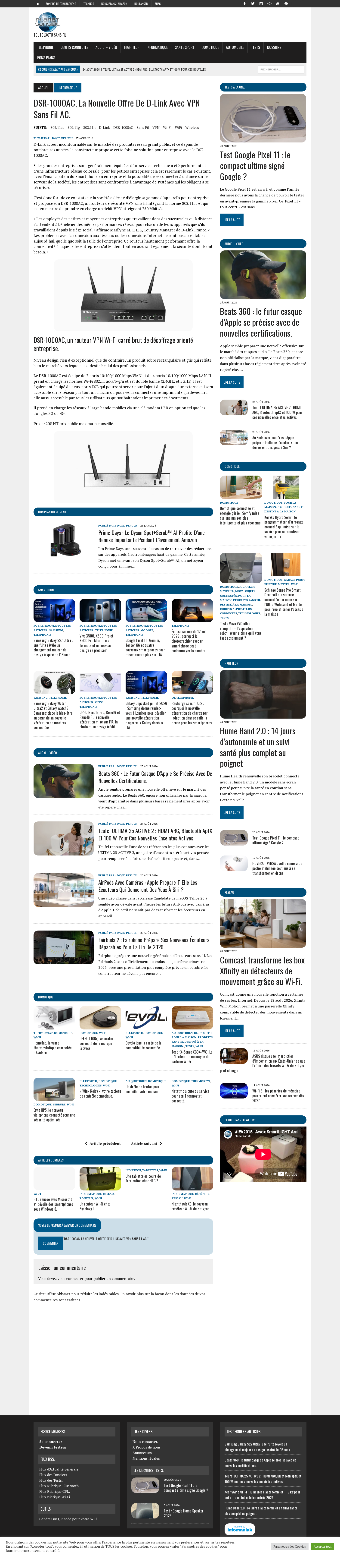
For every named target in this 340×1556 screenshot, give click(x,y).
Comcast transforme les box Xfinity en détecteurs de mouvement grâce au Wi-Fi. (262, 970)
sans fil (143, 127)
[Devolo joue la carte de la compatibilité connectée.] (146, 1026)
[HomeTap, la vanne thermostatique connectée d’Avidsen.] (54, 1026)
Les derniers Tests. (149, 1470)
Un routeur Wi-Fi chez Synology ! (95, 1206)
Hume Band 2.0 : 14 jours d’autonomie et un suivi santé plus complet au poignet (257, 746)
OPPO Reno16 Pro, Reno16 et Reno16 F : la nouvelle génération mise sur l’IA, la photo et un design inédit (100, 719)
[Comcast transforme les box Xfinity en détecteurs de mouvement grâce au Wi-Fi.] (263, 944)
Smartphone (46, 589)
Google (147, 630)
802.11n (89, 127)
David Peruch (62, 138)
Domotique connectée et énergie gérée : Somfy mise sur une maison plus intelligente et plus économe (240, 515)
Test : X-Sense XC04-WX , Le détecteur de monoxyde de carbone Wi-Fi (192, 1056)
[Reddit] (269, 3)
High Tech (131, 47)
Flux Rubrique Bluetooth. (59, 1485)
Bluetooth (134, 1033)
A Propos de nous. (147, 1447)
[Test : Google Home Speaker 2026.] (145, 1515)
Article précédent (105, 1143)
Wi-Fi (167, 127)
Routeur (86, 1198)
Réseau (229, 892)
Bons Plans (46, 57)
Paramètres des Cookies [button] (289, 1546)
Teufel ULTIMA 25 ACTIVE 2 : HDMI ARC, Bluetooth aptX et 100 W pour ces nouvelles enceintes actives (155, 834)
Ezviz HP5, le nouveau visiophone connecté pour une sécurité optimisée (54, 1115)
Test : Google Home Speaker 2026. (184, 1513)
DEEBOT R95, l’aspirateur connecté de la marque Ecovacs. (97, 1043)
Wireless (192, 127)
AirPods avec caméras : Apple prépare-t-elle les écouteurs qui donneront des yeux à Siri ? (147, 885)
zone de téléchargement (61, 4)
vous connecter (70, 1278)
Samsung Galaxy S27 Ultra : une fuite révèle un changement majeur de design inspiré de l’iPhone (53, 647)
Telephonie (45, 47)
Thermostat (43, 1033)
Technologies (91, 1085)
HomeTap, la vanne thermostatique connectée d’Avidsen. (52, 1047)
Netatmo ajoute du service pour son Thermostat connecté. (190, 1096)
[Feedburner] (294, 3)
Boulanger (141, 4)
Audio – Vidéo (106, 47)
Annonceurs (142, 1452)
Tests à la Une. (235, 87)
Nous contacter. (145, 1441)
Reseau (108, 1194)
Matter (284, 584)
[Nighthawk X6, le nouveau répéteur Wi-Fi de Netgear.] (192, 1187)
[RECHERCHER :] (281, 69)
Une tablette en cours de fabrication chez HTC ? (143, 1178)
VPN (156, 127)
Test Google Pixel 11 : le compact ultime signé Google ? (255, 165)
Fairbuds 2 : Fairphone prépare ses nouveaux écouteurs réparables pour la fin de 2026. (153, 943)
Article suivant (144, 1143)
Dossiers (274, 47)
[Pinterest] (286, 3)
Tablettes (150, 1170)
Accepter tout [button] (322, 1546)
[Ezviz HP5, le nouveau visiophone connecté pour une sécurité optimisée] (54, 1097)
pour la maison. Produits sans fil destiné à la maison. (192, 1041)
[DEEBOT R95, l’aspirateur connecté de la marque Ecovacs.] (100, 1026)
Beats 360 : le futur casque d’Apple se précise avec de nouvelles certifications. (155, 777)
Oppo (99, 702)
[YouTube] (277, 3)
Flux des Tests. (51, 1480)
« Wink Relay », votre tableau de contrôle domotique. (100, 1093)
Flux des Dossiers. (53, 1474)
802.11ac (57, 127)
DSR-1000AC (123, 127)
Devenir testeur (52, 1447)
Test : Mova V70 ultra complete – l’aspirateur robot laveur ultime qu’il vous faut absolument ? (240, 631)
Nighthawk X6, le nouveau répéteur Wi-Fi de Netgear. (191, 1206)
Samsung (56, 630)
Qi (173, 697)
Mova (239, 591)
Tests (255, 47)
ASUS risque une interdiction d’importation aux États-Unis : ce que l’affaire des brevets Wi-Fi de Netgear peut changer (263, 1063)
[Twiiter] (253, 3)
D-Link (104, 127)
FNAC (158, 4)
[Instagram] (261, 3)
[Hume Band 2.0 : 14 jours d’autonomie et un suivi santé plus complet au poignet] (263, 715)
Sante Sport (185, 47)
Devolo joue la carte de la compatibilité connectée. (143, 1045)
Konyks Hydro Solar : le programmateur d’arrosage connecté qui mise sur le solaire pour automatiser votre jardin (283, 526)
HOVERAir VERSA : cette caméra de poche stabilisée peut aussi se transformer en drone (277, 868)
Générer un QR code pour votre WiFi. (68, 1519)
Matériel (227, 591)
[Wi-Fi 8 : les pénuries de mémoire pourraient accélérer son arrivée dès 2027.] (234, 1095)
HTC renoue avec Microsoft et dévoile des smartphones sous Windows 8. (53, 1204)
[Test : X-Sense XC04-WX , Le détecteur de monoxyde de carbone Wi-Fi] (192, 1026)
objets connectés (74, 47)
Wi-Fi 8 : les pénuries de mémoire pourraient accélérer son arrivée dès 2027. (278, 1095)
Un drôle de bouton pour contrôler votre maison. (143, 1089)
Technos (88, 4)
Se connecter (50, 1441)
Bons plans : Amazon (114, 4)
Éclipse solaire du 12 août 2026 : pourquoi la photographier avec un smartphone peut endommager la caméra (190, 641)
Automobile (235, 47)
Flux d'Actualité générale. (59, 1469)
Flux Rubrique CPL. (54, 1491)
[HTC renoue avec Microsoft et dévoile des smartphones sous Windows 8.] (54, 1187)
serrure (59, 1104)
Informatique (157, 47)
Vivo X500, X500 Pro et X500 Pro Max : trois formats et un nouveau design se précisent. (96, 643)
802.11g (74, 127)
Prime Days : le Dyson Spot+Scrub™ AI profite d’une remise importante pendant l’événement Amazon (151, 536)
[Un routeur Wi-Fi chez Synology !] (100, 1187)
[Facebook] (244, 3)
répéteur (202, 1194)
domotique (45, 996)
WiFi (178, 127)
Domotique (210, 47)
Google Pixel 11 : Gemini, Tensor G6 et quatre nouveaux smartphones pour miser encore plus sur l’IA (145, 647)
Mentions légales (146, 1458)
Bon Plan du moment (52, 511)
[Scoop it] (302, 3)
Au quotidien (182, 1033)
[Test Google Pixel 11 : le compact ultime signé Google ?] (263, 139)
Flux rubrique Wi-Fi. (55, 1497)
